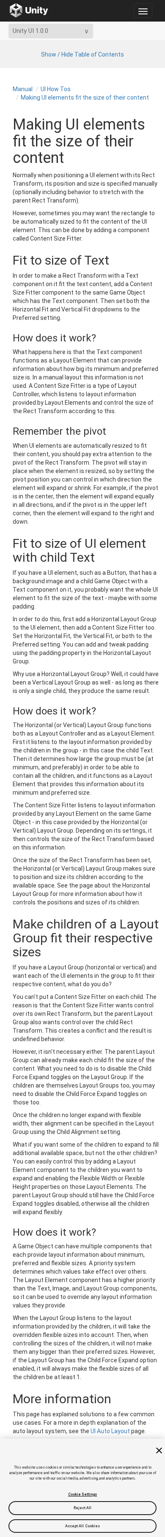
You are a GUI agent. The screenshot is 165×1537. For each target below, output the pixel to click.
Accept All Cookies (82, 1526)
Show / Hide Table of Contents (82, 54)
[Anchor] (5, 338)
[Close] (159, 1450)
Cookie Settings (82, 1494)
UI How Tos (56, 89)
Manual (23, 89)
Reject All (83, 1508)
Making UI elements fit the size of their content (85, 97)
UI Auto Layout (110, 1431)
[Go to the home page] (29, 10)
